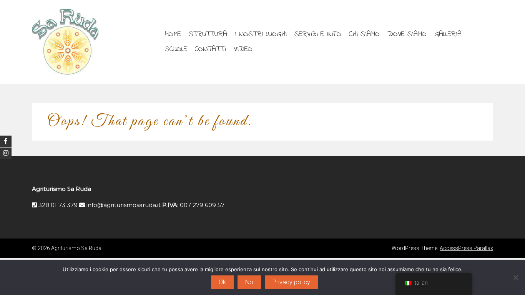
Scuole (176, 49)
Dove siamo (407, 34)
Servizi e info (317, 34)
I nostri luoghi (261, 34)
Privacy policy (291, 282)
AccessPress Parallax (466, 248)
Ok (222, 282)
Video (243, 49)
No (249, 282)
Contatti (210, 49)
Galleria (448, 34)
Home (173, 34)
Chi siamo (364, 34)
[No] (515, 277)
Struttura (208, 34)
